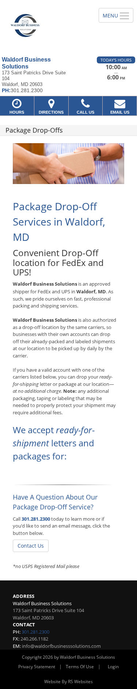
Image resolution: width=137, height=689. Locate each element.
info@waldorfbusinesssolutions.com (61, 646)
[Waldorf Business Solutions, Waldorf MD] (45, 25)
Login (113, 666)
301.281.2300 (36, 519)
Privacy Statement (36, 666)
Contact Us (31, 545)
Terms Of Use (80, 666)
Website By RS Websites (68, 681)
